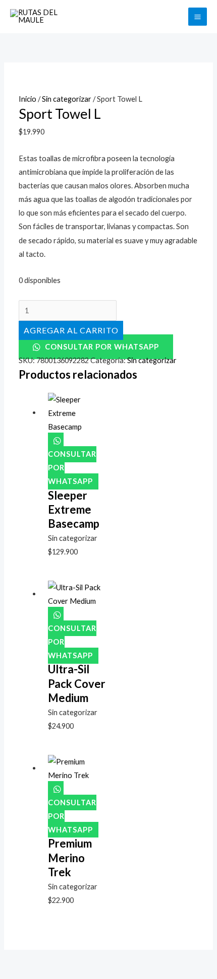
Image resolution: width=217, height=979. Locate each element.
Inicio (27, 99)
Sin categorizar (66, 99)
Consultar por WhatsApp (101, 346)
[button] (174, 17)
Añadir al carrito (71, 330)
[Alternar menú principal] (197, 17)
